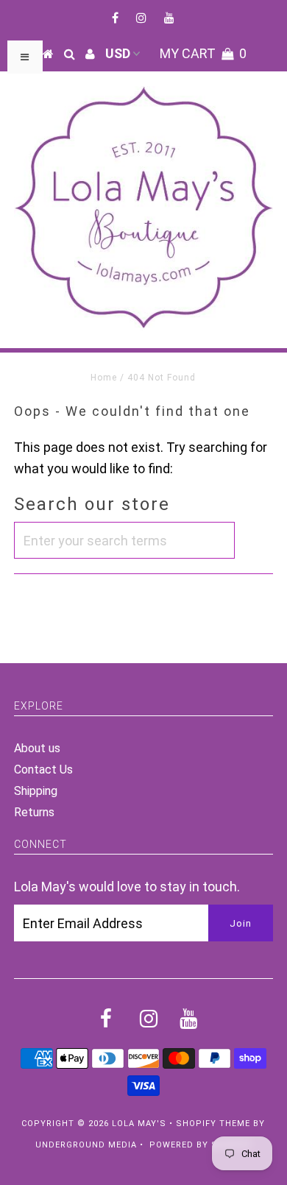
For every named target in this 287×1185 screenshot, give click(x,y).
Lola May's (139, 1123)
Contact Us (43, 770)
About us (37, 748)
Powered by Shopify (200, 1145)
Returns (34, 812)
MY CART (203, 53)
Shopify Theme (213, 1123)
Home (104, 377)
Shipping (35, 791)
